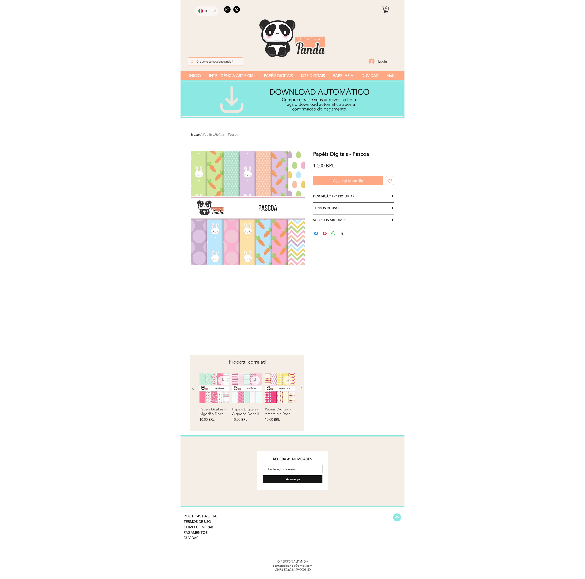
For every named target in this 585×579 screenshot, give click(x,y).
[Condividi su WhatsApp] (333, 233)
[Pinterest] (236, 9)
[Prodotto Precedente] (193, 388)
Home (195, 134)
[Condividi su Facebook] (316, 233)
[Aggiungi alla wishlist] (389, 180)
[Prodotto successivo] (301, 388)
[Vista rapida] (214, 388)
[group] (247, 400)
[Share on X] (342, 233)
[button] (386, 9)
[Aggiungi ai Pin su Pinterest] (324, 233)
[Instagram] (227, 9)
